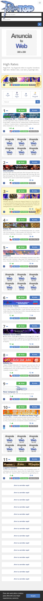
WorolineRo (8, 171)
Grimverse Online (10, 306)
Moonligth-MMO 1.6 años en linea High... (21, 415)
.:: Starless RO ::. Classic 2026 (15, 119)
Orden (8, 95)
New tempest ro (10, 392)
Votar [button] (22, 110)
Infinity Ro (7, 363)
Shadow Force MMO (12, 334)
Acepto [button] (33, 596)
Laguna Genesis (10, 467)
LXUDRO (7, 255)
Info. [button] (36, 110)
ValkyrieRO (8, 83)
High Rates (17, 95)
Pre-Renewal (35, 95)
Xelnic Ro (7, 228)
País (26, 95)
